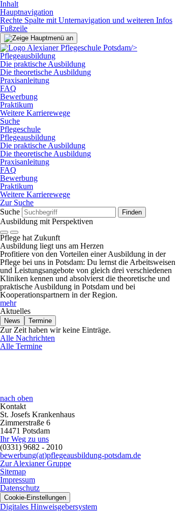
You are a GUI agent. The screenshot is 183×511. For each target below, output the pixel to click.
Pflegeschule (20, 129)
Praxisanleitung (24, 80)
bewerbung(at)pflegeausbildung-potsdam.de (70, 455)
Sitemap (13, 471)
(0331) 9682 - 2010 (31, 447)
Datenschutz (20, 487)
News (12, 321)
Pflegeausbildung (27, 55)
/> (134, 47)
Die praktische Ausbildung (42, 64)
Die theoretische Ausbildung (45, 72)
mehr (8, 303)
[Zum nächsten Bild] (14, 232)
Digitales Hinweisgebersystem (48, 506)
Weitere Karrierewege (35, 113)
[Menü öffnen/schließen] (38, 38)
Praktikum (16, 104)
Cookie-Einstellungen (35, 497)
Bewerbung (19, 96)
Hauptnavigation (26, 12)
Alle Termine (21, 346)
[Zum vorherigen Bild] (4, 232)
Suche (10, 121)
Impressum (17, 479)
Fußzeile (13, 28)
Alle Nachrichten (27, 338)
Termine (40, 321)
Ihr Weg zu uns (24, 439)
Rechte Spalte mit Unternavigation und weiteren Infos (86, 20)
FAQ (8, 88)
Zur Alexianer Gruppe (35, 463)
